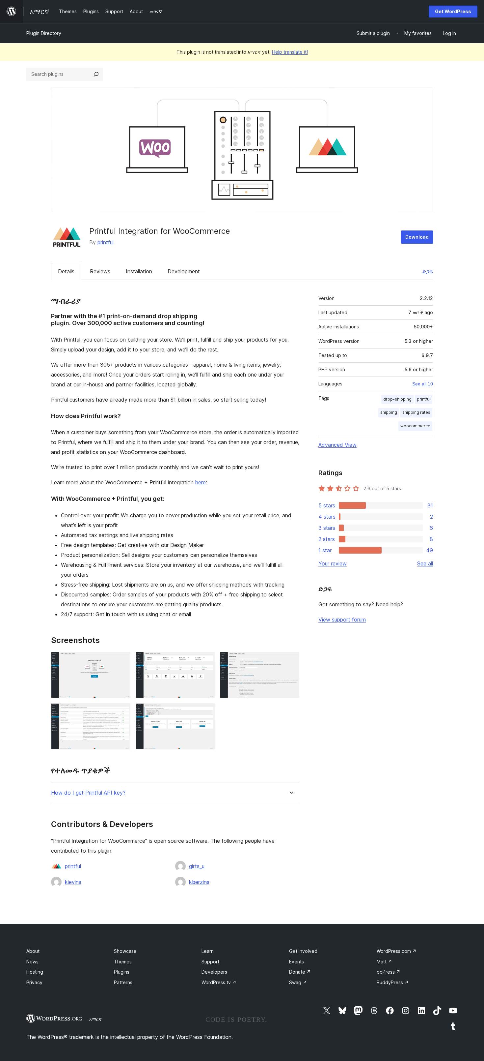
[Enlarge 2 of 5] (205, 660)
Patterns (123, 982)
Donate (300, 972)
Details (66, 271)
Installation (139, 271)
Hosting (34, 972)
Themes (123, 961)
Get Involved (303, 951)
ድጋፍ (427, 271)
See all (425, 563)
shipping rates (416, 412)
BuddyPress (393, 982)
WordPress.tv (219, 982)
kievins (73, 882)
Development (184, 271)
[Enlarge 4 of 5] (121, 712)
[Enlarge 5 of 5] (205, 712)
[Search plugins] (96, 74)
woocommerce (415, 425)
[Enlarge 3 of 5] (290, 660)
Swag (298, 982)
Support (210, 961)
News (32, 961)
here (200, 482)
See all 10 (422, 383)
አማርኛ (95, 1019)
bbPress (388, 972)
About (33, 951)
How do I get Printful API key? (88, 793)
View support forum (342, 619)
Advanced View (337, 444)
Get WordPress (453, 11)
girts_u (196, 866)
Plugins (121, 972)
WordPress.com (397, 951)
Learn (208, 951)
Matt (384, 961)
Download (417, 237)
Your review (332, 563)
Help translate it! (290, 52)
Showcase (125, 951)
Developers (214, 972)
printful (105, 242)
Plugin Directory (43, 33)
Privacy (34, 982)
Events (296, 961)
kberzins (199, 882)
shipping (388, 412)
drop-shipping (397, 399)
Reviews (100, 271)
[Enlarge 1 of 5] (121, 660)
